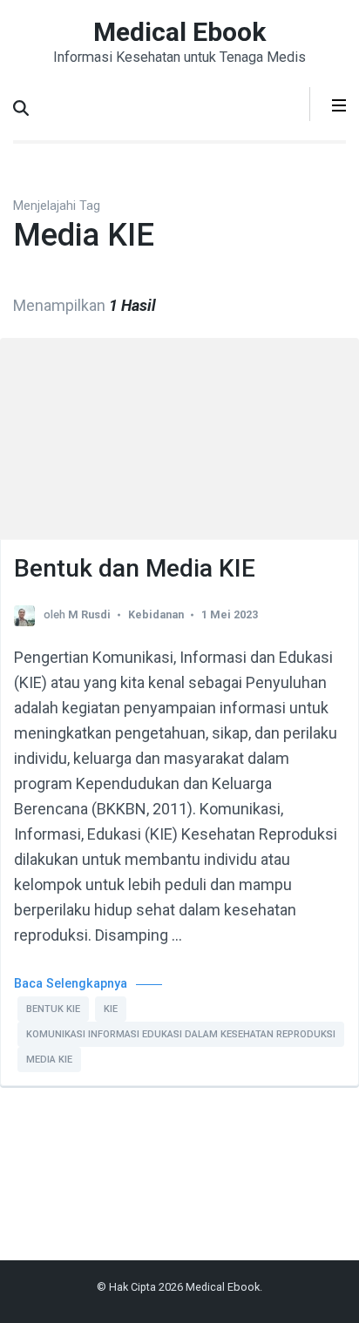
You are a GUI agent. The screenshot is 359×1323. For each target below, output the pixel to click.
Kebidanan (156, 614)
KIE (111, 1009)
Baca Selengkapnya (70, 983)
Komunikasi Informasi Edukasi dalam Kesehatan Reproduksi (180, 1034)
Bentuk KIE (53, 1009)
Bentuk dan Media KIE (134, 568)
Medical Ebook (179, 32)
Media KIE (49, 1059)
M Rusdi (89, 614)
